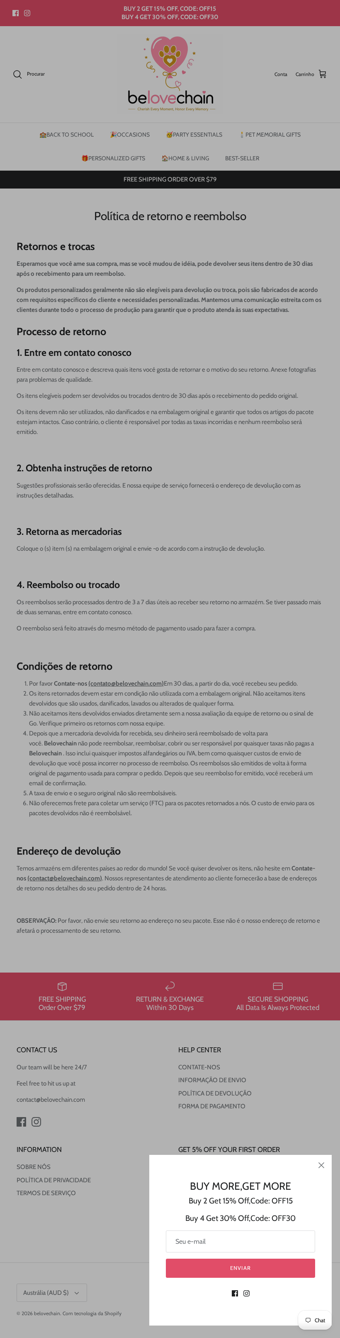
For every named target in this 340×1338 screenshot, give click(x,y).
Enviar (240, 1267)
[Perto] (321, 1165)
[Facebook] (235, 1293)
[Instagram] (246, 1293)
